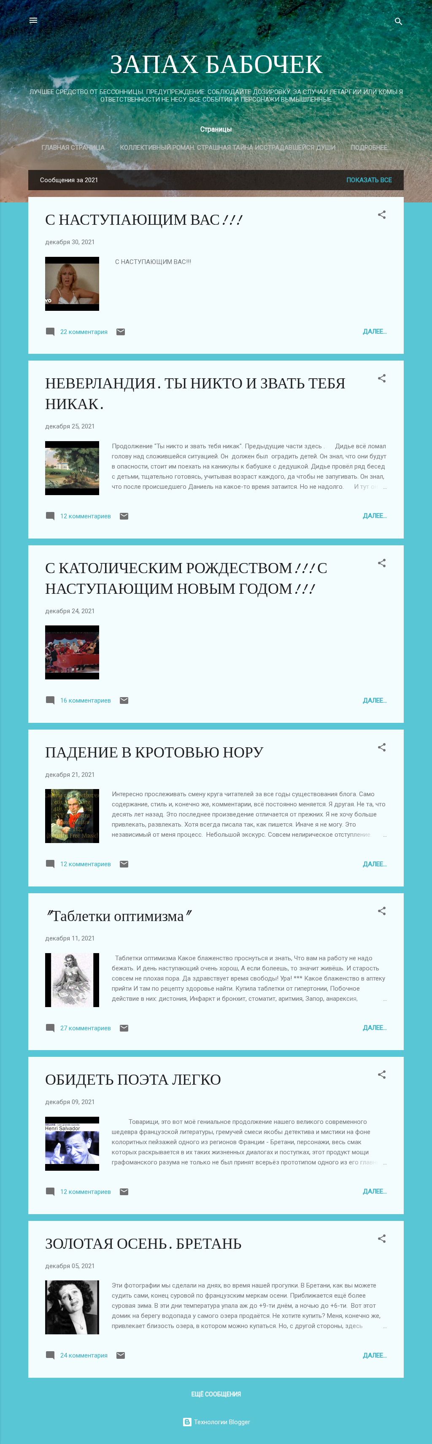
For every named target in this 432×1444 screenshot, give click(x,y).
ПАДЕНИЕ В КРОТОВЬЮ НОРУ (154, 752)
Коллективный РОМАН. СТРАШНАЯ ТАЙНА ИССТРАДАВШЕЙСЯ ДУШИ (227, 147)
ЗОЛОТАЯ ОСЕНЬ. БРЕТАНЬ (143, 1244)
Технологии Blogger (221, 1422)
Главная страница (73, 147)
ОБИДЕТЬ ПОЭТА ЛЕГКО (133, 1080)
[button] (382, 216)
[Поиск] (399, 23)
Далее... (375, 331)
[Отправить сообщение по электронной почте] (121, 335)
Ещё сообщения (216, 1394)
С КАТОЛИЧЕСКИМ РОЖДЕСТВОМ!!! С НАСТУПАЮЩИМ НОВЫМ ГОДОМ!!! (186, 578)
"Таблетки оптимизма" (117, 916)
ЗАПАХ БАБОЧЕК (216, 64)
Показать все (369, 180)
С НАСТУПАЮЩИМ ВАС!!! (143, 220)
